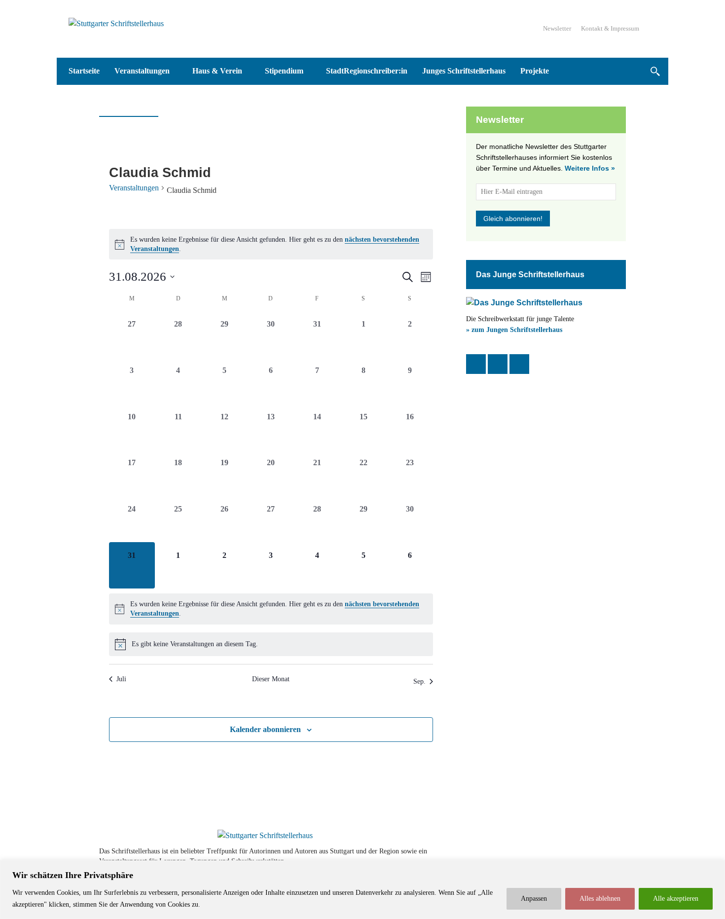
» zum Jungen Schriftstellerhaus (514, 329)
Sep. (419, 681)
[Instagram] (498, 364)
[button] (654, 71)
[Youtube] (590, 856)
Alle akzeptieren (675, 898)
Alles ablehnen (600, 898)
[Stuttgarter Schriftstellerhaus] (265, 836)
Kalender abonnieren (265, 729)
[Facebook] (476, 364)
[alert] (271, 244)
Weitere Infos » (590, 168)
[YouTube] (519, 364)
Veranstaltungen (134, 188)
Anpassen (534, 898)
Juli (121, 679)
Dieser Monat (271, 679)
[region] (362, 889)
